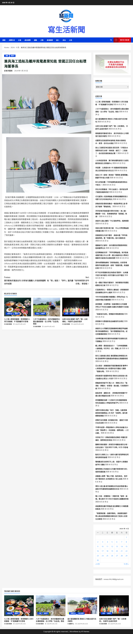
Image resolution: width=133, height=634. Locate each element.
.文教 (41, 40)
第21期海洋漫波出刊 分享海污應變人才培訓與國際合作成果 (25, 280)
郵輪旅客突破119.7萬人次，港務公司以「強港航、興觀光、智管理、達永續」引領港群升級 (112, 386)
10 (102, 546)
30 (98, 560)
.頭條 (3, 40)
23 (98, 556)
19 (112, 551)
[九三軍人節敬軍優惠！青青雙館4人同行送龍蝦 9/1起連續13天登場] (17, 307)
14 (122, 546)
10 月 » (126, 564)
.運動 (35, 40)
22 (126, 551)
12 (112, 546)
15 (126, 546)
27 (117, 556)
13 (117, 546)
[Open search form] (111, 40)
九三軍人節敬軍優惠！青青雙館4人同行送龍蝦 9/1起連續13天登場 (17, 320)
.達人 (57, 40)
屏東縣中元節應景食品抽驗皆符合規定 (109, 321)
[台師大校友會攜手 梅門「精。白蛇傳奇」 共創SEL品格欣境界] (75, 307)
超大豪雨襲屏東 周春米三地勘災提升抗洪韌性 (82, 620)
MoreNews (74, 631)
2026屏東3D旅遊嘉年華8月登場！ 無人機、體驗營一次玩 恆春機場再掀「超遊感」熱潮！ (111, 214)
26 (112, 556)
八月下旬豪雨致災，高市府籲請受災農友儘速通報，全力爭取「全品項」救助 (46, 321)
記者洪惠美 (8, 71)
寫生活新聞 (66, 29)
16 (98, 551)
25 (107, 556)
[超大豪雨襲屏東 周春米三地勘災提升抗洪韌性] (82, 605)
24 (102, 556)
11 (107, 546)
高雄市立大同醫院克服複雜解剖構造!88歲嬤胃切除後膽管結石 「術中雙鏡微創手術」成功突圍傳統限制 (111, 331)
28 (122, 556)
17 (102, 551)
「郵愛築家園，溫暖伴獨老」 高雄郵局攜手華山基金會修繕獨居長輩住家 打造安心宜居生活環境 (111, 516)
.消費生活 (12, 40)
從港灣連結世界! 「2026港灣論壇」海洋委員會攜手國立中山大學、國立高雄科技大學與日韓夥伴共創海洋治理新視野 (112, 255)
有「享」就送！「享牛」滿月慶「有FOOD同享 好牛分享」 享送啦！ (68, 280)
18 (107, 551)
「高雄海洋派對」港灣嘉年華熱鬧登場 (109, 314)
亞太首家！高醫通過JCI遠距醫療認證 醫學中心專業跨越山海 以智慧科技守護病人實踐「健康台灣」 (111, 368)
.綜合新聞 (27, 40)
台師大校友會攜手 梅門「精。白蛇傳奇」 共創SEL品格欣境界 (75, 320)
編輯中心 (71, 624)
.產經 (6, 56)
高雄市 (12, 56)
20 (117, 551)
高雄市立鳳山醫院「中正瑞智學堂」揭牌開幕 (112, 220)
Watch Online (124, 40)
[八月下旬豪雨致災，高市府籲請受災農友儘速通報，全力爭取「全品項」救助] (46, 307)
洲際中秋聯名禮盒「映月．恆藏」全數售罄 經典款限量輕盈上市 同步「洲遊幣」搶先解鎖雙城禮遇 (111, 413)
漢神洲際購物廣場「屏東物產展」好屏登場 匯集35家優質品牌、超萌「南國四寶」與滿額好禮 (112, 265)
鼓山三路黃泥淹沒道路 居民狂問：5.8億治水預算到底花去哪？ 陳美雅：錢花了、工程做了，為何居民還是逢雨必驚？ (111, 150)
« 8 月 (97, 564)
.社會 (19, 40)
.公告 (70, 40)
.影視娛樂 (50, 40)
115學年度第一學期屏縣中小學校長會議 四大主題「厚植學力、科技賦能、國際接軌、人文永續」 (112, 430)
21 (122, 551)
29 (126, 556)
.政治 (64, 40)
